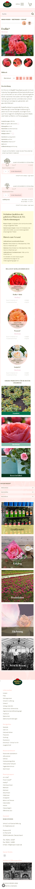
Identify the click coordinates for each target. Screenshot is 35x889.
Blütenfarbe (4, 488)
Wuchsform (4, 496)
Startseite (5, 727)
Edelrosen (5, 790)
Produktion (6, 735)
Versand (32, 175)
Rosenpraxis (6, 740)
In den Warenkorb (16, 171)
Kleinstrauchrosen (8, 785)
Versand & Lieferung (8, 701)
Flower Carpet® (7, 780)
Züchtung (5, 737)
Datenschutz (6, 716)
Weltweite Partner (8, 732)
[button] (2, 36)
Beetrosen (16, 19)
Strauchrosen (6, 793)
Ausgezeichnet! (7, 745)
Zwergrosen (6, 798)
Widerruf (5, 703)
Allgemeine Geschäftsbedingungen (12, 711)
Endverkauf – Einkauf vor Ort (10, 742)
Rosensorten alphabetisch (10, 753)
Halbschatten (6, 803)
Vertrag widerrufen (8, 706)
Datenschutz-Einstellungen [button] (10, 719)
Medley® (5, 782)
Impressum (6, 714)
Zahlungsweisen (7, 698)
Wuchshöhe (4, 492)
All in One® (6, 777)
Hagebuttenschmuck (8, 766)
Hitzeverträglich (7, 808)
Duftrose (5, 759)
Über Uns (5, 730)
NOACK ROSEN (5, 19)
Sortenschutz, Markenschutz (10, 708)
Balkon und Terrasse (8, 800)
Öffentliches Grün (7, 810)
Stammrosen (6, 769)
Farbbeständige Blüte (9, 761)
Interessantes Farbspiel (9, 764)
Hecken (5, 805)
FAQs (4, 696)
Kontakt (5, 693)
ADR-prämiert (6, 756)
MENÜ (18, 4)
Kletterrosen (6, 795)
